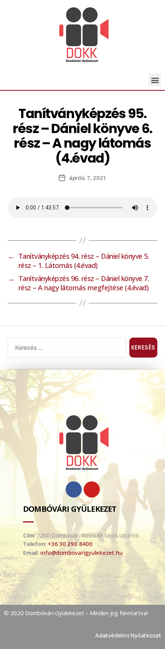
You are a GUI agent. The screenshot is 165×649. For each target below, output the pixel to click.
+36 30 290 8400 (70, 543)
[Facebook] (74, 489)
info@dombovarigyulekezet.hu (81, 552)
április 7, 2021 (87, 177)
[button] (154, 79)
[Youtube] (92, 489)
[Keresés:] (65, 349)
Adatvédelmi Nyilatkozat (128, 635)
